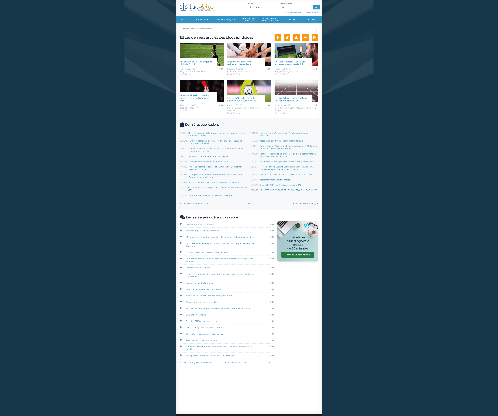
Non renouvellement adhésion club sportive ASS (209, 295)
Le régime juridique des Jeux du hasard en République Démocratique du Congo (215, 175)
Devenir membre (312, 13)
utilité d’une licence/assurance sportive (204, 334)
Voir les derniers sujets (236, 363)
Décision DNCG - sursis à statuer (201, 321)
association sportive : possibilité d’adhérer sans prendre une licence (218, 308)
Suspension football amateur (200, 283)
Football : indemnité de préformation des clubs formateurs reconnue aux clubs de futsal (288, 155)
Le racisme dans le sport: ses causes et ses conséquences (287, 161)
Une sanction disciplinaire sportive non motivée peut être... (194, 98)
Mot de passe (286, 3)
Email (250, 3)
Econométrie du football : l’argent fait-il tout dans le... (242, 99)
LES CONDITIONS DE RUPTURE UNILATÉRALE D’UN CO (287, 174)
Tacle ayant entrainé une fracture (202, 340)
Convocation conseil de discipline (202, 302)
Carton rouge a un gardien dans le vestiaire (207, 252)
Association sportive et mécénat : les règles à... (240, 63)
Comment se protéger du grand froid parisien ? (212, 195)
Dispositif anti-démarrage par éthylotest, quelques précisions (284, 134)
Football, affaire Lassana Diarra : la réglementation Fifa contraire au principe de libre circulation (286, 168)
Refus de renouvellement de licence (203, 289)
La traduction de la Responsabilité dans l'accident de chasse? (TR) (217, 188)
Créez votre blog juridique (270, 20)
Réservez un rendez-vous (298, 254)
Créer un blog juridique (306, 204)
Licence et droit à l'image (198, 267)
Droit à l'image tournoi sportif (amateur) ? (206, 327)
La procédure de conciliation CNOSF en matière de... (291, 99)
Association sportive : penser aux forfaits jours (281, 141)
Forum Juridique (225, 20)
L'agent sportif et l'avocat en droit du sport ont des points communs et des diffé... (216, 149)
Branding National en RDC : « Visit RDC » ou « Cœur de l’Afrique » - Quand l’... (216, 142)
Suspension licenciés (196, 315)
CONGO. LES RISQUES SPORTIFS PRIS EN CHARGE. (214, 182)
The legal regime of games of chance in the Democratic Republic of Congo (215, 168)
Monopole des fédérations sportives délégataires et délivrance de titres (220, 237)
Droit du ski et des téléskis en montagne (208, 156)
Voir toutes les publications (195, 204)
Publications (200, 20)
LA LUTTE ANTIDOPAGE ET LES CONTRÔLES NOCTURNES (288, 190)
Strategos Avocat (243, 71)
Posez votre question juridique (197, 363)
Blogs (311, 19)
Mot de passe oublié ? (292, 13)
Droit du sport (186, 74)
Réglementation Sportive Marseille (276, 180)
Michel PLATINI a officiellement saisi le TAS (281, 185)
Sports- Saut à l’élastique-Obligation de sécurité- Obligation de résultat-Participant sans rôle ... (288, 147)
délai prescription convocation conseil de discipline (210, 355)
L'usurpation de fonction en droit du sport (209, 161)
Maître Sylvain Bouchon (198, 71)
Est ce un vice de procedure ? (200, 224)
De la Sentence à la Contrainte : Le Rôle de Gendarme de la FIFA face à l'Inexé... (216, 134)
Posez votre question (249, 20)
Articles (290, 19)
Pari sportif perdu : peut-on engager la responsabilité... (290, 63)
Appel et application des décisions (202, 230)
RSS (251, 204)
